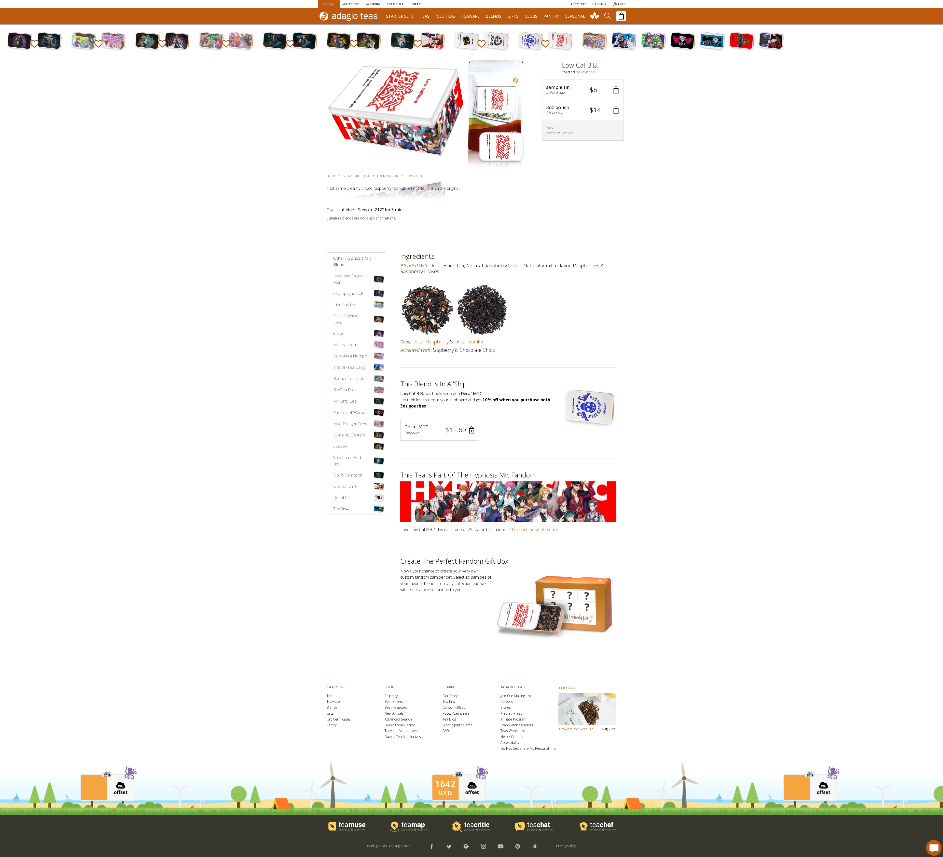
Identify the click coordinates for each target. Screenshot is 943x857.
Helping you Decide (400, 725)
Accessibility (509, 743)
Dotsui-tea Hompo (350, 356)
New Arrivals (394, 713)
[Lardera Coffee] (373, 4)
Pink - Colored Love (346, 319)
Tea (329, 696)
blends (493, 16)
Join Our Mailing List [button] (515, 696)
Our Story (450, 696)
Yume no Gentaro (349, 435)
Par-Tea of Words (349, 412)
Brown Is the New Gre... (577, 729)
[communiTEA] (595, 16)
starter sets (400, 16)
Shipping (391, 696)
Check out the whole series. (534, 529)
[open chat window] (934, 848)
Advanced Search (398, 719)
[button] (583, 90)
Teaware (333, 702)
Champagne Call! (348, 293)
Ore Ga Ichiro (345, 486)
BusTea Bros (345, 390)
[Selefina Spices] (395, 4)
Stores (505, 708)
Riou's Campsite (347, 475)
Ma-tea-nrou (344, 344)
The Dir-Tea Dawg (349, 367)
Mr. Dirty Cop (345, 401)
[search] (607, 16)
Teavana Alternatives (401, 731)
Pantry (331, 725)
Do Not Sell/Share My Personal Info (528, 749)
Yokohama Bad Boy (347, 461)
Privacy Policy (566, 845)
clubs (531, 16)
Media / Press (511, 713)
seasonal (575, 16)
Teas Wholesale (512, 731)
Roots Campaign (456, 713)
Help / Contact (512, 737)
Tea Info (449, 702)
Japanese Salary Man (347, 279)
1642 (445, 783)
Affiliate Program (513, 719)
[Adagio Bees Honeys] (417, 4)
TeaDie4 (341, 509)
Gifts (330, 713)
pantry (551, 16)
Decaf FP (341, 497)
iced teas (445, 16)
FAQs (447, 731)
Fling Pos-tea (344, 304)
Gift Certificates (339, 719)
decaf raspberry (430, 341)
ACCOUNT (578, 4)
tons (445, 792)
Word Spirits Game (457, 725)
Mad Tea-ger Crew (350, 423)
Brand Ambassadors (516, 725)
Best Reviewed (396, 708)
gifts (513, 16)
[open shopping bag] (621, 16)
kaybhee (588, 71)
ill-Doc (338, 333)
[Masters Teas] (351, 4)
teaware (470, 16)
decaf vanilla (469, 341)
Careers (506, 702)
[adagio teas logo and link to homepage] (351, 16)
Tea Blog (449, 719)
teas (424, 16)
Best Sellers (394, 702)
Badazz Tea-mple (349, 378)
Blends (332, 708)
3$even (340, 446)
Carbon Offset (454, 708)
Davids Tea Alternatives (403, 737)
